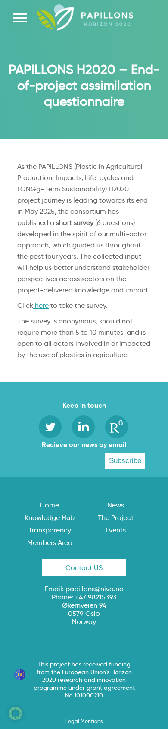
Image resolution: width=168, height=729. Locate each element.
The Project (116, 517)
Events (116, 530)
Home (49, 505)
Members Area (49, 543)
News (115, 505)
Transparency (49, 530)
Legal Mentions (84, 721)
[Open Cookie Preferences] (15, 718)
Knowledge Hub (50, 517)
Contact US (84, 568)
